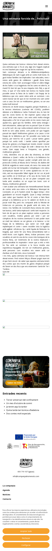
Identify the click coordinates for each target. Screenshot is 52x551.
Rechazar (26, 538)
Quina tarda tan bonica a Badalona (22, 410)
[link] (14, 75)
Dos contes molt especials (18, 413)
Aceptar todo (26, 531)
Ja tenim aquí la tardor (16, 406)
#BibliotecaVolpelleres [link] (40, 72)
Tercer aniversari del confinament (22, 399)
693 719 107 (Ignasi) (26, 471)
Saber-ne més (14, 382)
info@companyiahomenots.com (26, 476)
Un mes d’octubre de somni (19, 403)
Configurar (26, 545)
